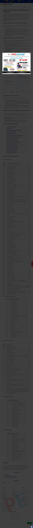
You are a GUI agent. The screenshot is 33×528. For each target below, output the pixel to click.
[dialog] (16, 63)
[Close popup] (30, 53)
